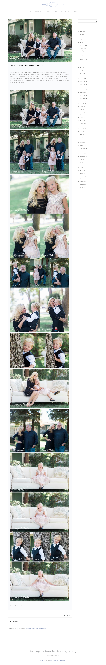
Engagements (83, 31)
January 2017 (83, 78)
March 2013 (82, 170)
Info (29, 11)
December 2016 (83, 81)
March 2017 (82, 73)
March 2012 (82, 190)
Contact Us (42, 660)
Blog (76, 11)
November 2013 (83, 151)
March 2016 (82, 87)
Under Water (83, 48)
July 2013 (82, 159)
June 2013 (82, 162)
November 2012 (83, 178)
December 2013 (83, 148)
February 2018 (83, 59)
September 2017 (83, 62)
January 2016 (83, 92)
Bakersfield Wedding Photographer (58, 660)
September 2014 (84, 126)
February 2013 (83, 173)
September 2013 (83, 156)
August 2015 (83, 106)
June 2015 (82, 112)
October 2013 (83, 153)
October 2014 (83, 123)
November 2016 (83, 84)
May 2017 (82, 67)
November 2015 (83, 98)
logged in (16, 624)
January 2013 (83, 176)
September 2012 (83, 184)
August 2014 (83, 128)
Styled (81, 42)
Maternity (82, 37)
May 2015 (82, 114)
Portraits (82, 39)
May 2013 (82, 164)
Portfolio (37, 11)
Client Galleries (66, 11)
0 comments (13, 68)
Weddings (82, 51)
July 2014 (82, 131)
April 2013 (82, 167)
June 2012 (82, 187)
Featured (47, 11)
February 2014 (83, 142)
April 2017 (82, 70)
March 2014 (82, 139)
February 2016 (83, 89)
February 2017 (83, 76)
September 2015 (83, 103)
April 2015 (82, 117)
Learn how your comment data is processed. (36, 628)
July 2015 (82, 109)
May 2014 (82, 134)
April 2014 (82, 137)
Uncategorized (18, 605)
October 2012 (83, 181)
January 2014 (83, 145)
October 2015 (83, 101)
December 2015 (83, 95)
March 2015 (82, 120)
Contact (55, 11)
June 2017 (82, 64)
